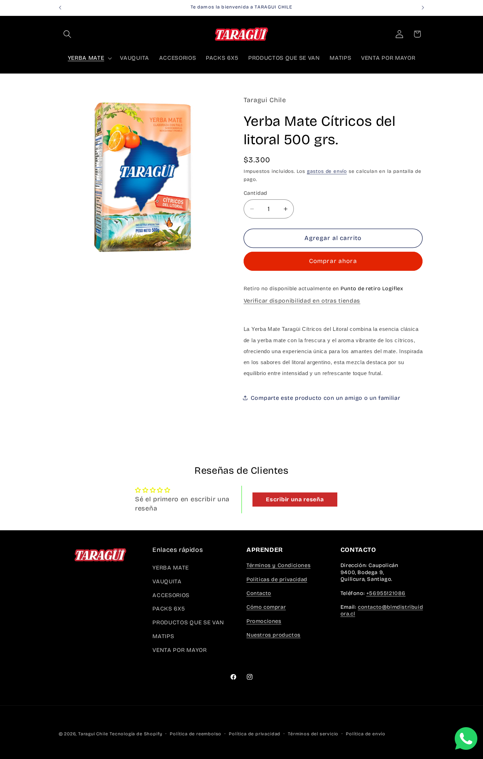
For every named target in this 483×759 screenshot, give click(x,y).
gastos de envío (327, 171)
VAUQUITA (167, 581)
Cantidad (255, 193)
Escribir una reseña (295, 499)
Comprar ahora (333, 261)
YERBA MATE (170, 567)
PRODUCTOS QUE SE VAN (188, 622)
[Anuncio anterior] (60, 8)
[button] (68, 34)
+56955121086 (386, 593)
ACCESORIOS (171, 595)
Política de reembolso (195, 733)
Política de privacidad (254, 733)
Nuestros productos (273, 635)
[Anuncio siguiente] (423, 8)
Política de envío (365, 733)
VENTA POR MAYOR (179, 650)
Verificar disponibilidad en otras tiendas (302, 300)
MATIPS (163, 636)
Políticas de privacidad (276, 579)
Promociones (263, 621)
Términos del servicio (313, 733)
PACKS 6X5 (168, 608)
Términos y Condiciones (278, 565)
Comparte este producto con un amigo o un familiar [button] (325, 398)
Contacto (258, 593)
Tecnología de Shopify (136, 733)
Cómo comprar (266, 607)
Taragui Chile (93, 733)
